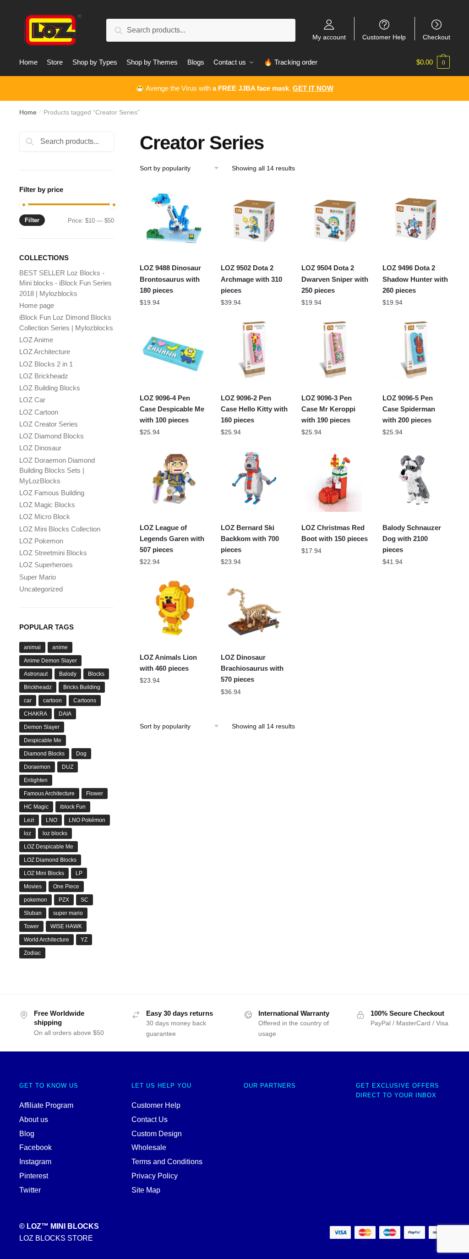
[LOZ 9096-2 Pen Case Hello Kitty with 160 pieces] (254, 349)
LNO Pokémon (87, 820)
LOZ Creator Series (48, 424)
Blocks (96, 674)
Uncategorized (41, 589)
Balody (67, 674)
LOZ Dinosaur (40, 448)
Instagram (35, 1162)
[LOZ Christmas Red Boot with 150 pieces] (335, 478)
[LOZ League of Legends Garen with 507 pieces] (173, 478)
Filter (32, 220)
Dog (81, 753)
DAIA (65, 714)
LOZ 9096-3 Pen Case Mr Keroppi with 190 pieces (328, 409)
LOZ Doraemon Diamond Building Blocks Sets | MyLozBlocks (57, 470)
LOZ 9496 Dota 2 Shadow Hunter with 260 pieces (415, 279)
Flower (94, 793)
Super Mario (37, 577)
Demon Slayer (42, 727)
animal (32, 647)
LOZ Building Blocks (49, 388)
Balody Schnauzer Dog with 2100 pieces (411, 539)
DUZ (67, 767)
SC (84, 900)
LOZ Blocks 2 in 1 (46, 364)
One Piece (66, 886)
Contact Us (149, 1119)
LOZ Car (32, 400)
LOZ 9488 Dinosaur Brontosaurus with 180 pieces (170, 279)
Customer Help (384, 36)
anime (60, 647)
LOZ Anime (36, 340)
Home (28, 112)
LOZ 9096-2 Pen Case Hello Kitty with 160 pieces (254, 409)
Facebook (35, 1147)
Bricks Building (81, 687)
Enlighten (36, 780)
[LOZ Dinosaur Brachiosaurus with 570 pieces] (254, 608)
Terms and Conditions (166, 1162)
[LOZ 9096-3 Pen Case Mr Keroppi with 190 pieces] (335, 349)
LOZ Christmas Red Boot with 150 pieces (334, 533)
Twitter (30, 1190)
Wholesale (148, 1147)
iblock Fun (73, 807)
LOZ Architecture (44, 352)
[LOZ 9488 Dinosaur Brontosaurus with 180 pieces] (173, 219)
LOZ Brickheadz (43, 376)
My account (329, 36)
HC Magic (36, 807)
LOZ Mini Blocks (44, 873)
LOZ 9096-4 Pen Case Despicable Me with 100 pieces (172, 409)
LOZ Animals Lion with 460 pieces (168, 662)
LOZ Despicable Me (48, 846)
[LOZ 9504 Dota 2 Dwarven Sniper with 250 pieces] (335, 219)
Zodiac (32, 953)
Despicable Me (42, 740)
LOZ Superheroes (46, 565)
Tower (31, 926)
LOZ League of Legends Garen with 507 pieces (172, 539)
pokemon (35, 900)
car (28, 700)
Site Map (145, 1190)
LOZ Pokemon (41, 541)
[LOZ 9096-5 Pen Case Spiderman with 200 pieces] (416, 349)
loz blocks (55, 833)
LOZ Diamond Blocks (51, 436)
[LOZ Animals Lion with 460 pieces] (173, 608)
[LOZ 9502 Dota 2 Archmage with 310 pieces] (254, 219)
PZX (64, 900)
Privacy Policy (154, 1176)
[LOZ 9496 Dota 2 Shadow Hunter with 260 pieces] (416, 219)
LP (79, 873)
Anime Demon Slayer (50, 660)
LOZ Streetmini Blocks (53, 553)
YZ (84, 939)
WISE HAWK (66, 926)
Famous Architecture (49, 793)
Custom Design (156, 1134)
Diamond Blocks (44, 753)
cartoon (52, 700)
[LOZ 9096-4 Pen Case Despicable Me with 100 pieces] (173, 349)
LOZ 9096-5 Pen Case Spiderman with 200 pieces (408, 409)
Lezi (29, 820)
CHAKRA (35, 714)
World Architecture (46, 939)
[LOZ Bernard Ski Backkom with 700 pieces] (254, 478)
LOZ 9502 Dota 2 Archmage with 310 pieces (251, 279)
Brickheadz (38, 687)
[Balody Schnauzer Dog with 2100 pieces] (416, 478)
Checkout (436, 36)
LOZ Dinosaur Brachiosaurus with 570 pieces (252, 668)
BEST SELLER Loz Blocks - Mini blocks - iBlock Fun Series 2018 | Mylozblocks (65, 283)
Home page (36, 305)
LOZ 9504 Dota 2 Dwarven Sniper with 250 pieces (334, 279)
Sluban (33, 913)
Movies (33, 886)
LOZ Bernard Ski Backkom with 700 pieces (250, 539)
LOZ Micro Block (44, 516)
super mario (68, 913)
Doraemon (37, 767)
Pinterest (33, 1176)
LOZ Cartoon (38, 412)
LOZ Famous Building (51, 493)
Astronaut (36, 674)
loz (27, 833)
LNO (51, 820)
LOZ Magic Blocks (47, 505)
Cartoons (84, 700)
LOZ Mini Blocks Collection (59, 529)
